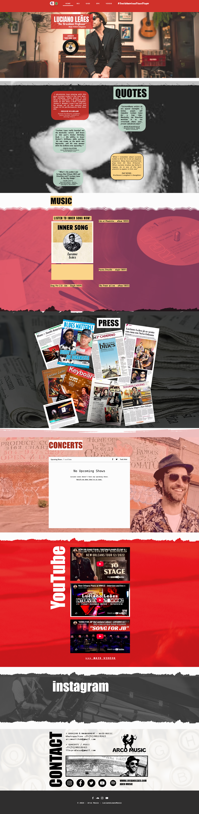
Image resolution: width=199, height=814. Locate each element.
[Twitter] (91, 783)
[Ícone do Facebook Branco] (92, 798)
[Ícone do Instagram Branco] (102, 798)
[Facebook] (80, 783)
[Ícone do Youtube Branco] (106, 798)
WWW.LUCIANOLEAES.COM (133, 780)
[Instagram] (70, 783)
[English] (52, 3)
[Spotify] (113, 783)
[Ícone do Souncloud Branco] (97, 798)
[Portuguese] (56, 3)
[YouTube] (102, 783)
